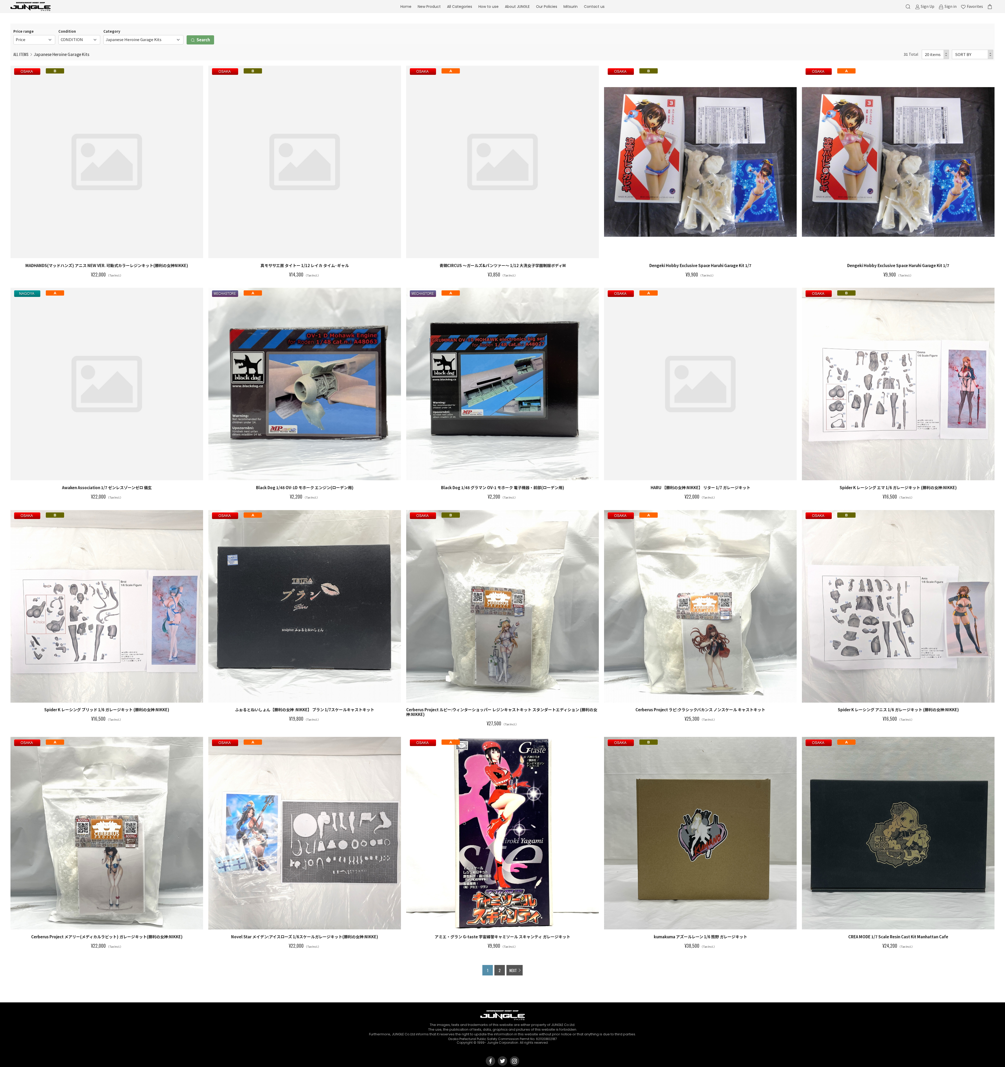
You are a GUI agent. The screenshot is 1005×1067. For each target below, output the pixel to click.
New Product (429, 6)
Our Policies (546, 6)
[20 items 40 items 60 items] (935, 54)
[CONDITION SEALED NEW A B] (79, 39)
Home (405, 6)
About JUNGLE (517, 6)
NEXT (513, 970)
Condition (67, 31)
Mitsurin (570, 6)
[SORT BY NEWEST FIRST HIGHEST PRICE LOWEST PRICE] (972, 54)
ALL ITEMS (21, 54)
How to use (488, 6)
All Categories (459, 6)
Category (111, 31)
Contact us (594, 6)
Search (203, 39)
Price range (23, 31)
